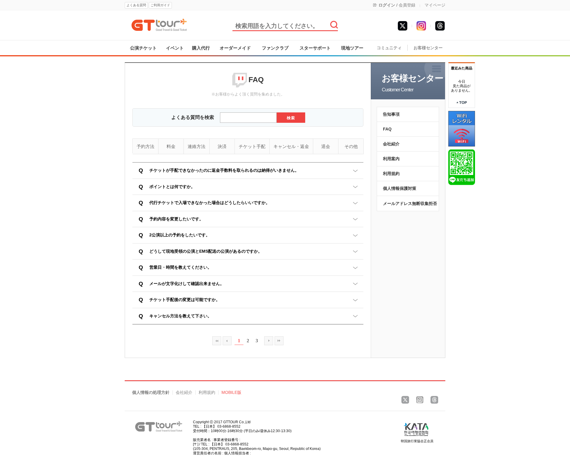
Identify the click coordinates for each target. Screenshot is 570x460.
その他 (351, 146)
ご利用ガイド (160, 5)
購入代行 (201, 48)
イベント (175, 48)
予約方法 (145, 146)
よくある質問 (136, 5)
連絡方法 (196, 146)
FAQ (387, 129)
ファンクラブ (275, 48)
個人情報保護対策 (399, 188)
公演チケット (143, 48)
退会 (325, 146)
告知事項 (391, 114)
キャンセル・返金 (291, 146)
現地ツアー (352, 48)
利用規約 (391, 173)
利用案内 (391, 158)
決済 (222, 146)
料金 (171, 146)
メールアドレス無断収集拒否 (410, 203)
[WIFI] (461, 128)
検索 (291, 118)
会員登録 (407, 5)
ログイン (387, 5)
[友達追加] (461, 167)
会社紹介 (391, 143)
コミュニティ (389, 48)
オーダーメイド (235, 48)
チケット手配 (252, 146)
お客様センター (428, 48)
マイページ (435, 5)
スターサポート (315, 48)
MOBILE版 (231, 392)
